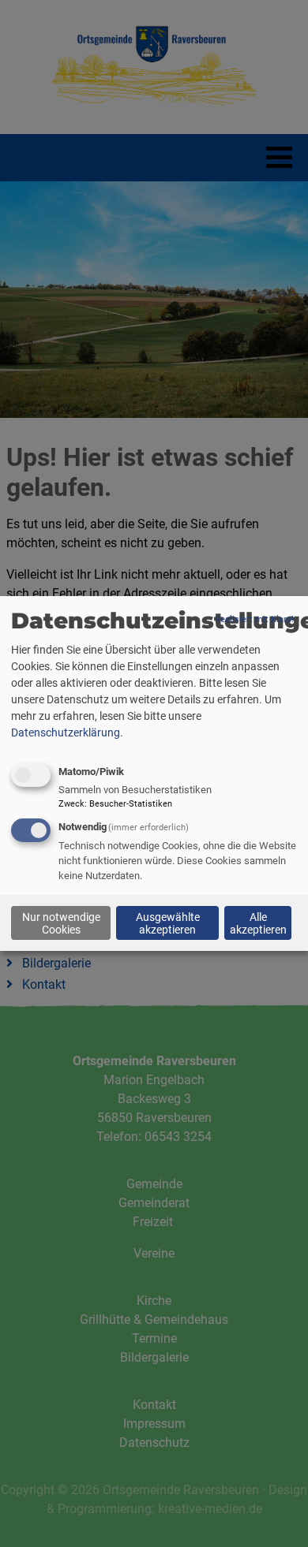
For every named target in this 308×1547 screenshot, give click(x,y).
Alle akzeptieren (258, 922)
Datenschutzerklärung (65, 732)
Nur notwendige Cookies (61, 922)
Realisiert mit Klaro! (254, 619)
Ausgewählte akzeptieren (168, 922)
